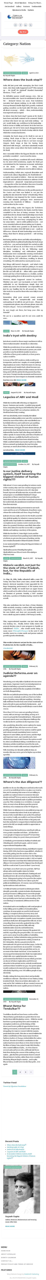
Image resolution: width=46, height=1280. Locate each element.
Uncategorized (16, 558)
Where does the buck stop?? (22, 79)
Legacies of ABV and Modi (20, 397)
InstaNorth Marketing (31, 1274)
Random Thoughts (10, 464)
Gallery (18, 6)
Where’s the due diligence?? (22, 781)
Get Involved (9, 6)
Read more (10, 1226)
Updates (31, 10)
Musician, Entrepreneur (13, 1167)
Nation (25, 73)
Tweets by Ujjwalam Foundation (14, 1086)
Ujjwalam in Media (19, 10)
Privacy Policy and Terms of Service (17, 1264)
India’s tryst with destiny (20, 335)
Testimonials (36, 6)
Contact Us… (6, 1261)
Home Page (8, 3)
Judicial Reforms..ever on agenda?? (20, 674)
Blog (24, 32)
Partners (26, 6)
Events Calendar (8, 1257)
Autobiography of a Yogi (15, 1147)
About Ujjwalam (20, 3)
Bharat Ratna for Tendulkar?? (14, 1007)
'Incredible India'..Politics (12, 73)
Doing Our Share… (35, 3)
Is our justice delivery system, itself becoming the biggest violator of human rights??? (22, 475)
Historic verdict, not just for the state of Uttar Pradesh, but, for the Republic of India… (21, 569)
